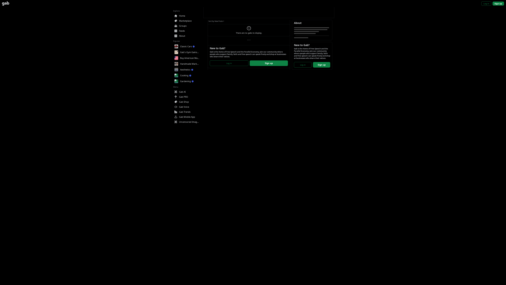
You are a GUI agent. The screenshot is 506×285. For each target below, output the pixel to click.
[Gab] (5, 3)
